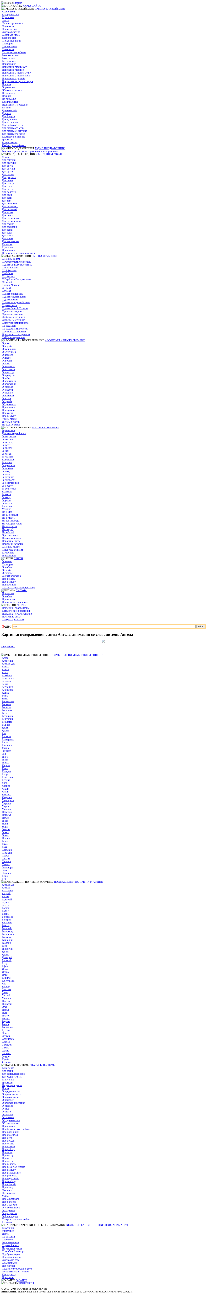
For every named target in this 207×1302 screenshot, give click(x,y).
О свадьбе (7, 386)
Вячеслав (7, 937)
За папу (6, 474)
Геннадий (7, 940)
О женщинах (9, 349)
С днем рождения (11, 575)
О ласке (6, 357)
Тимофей (7, 1044)
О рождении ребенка (13, 1102)
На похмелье (9, 98)
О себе (5, 1108)
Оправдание (9, 87)
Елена (5, 742)
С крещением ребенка (14, 52)
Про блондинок (10, 1132)
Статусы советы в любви (16, 1219)
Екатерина (8, 739)
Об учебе (7, 401)
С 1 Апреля (8, 276)
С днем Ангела (10, 1245)
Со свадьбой (9, 325)
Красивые (7, 1222)
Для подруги (9, 192)
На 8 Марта (8, 517)
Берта (5, 698)
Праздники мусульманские (17, 613)
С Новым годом (11, 546)
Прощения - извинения (14, 602)
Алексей (6, 887)
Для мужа (7, 235)
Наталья (6, 814)
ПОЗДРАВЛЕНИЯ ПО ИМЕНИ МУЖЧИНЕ (79, 881)
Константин (8, 980)
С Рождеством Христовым (16, 261)
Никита (6, 1001)
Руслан (6, 1030)
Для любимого (10, 206)
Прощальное (9, 599)
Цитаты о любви (11, 421)
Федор (5, 1050)
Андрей (6, 893)
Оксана (6, 829)
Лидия (5, 788)
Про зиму (7, 1152)
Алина (5, 666)
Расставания (9, 61)
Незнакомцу (8, 93)
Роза (4, 846)
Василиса (7, 710)
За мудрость (8, 479)
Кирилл (6, 977)
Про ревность (9, 1175)
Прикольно (8, 1277)
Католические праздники (16, 610)
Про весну (7, 1155)
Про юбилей (9, 1184)
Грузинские (8, 430)
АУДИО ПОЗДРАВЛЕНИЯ (50, 148)
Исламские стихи (11, 616)
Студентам (8, 26)
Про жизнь (8, 413)
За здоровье (8, 465)
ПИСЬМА (21, 590)
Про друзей (8, 1140)
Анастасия (8, 678)
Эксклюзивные (10, 1242)
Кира (5, 768)
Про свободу (9, 1181)
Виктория (7, 718)
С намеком (8, 49)
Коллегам (7, 244)
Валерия (6, 704)
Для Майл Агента (12, 1076)
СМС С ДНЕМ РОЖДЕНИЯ (52, 154)
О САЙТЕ (21, 1280)
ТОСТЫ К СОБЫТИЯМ (45, 427)
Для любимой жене (12, 125)
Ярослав (6, 1062)
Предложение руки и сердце (17, 81)
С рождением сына (12, 314)
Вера (4, 713)
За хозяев (7, 503)
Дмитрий (7, 957)
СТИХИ (18, 558)
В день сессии (9, 142)
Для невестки (9, 203)
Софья (5, 855)
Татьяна (6, 861)
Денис (5, 954)
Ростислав (7, 1027)
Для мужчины (9, 119)
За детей (6, 445)
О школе (6, 398)
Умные (6, 1196)
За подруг (7, 485)
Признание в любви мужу (16, 72)
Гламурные (8, 1079)
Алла (5, 672)
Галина (6, 724)
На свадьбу (8, 529)
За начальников (10, 482)
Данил (5, 951)
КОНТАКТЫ (26, 1283)
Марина (6, 803)
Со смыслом (9, 1193)
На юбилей (8, 532)
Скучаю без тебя (11, 32)
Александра (8, 663)
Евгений (6, 960)
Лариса (6, 785)
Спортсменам (9, 29)
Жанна (5, 748)
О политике (8, 369)
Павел (5, 1009)
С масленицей (10, 267)
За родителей (9, 488)
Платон (6, 1015)
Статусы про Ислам (13, 619)
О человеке (8, 395)
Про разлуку (9, 416)
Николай (7, 1004)
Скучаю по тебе (10, 1260)
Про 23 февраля (10, 1198)
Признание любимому (14, 66)
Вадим (5, 913)
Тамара (6, 858)
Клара (5, 774)
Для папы (7, 215)
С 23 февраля (9, 270)
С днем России (10, 299)
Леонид (6, 986)
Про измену (8, 578)
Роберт (6, 1018)
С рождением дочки (13, 311)
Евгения (6, 736)
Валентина (8, 701)
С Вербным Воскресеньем (16, 279)
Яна (4, 878)
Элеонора (7, 867)
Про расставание (11, 1172)
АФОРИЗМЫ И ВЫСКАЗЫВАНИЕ (65, 340)
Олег (4, 1006)
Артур (5, 905)
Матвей (6, 995)
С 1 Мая (6, 288)
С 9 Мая (6, 290)
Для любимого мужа (13, 128)
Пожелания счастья (12, 543)
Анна (5, 684)
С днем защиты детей (14, 296)
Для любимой (9, 209)
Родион (6, 1021)
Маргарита (8, 800)
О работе (7, 378)
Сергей (6, 1036)
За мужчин (8, 459)
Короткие (7, 506)
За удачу (6, 500)
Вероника (7, 716)
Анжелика (7, 689)
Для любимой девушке (14, 130)
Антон (5, 896)
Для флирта (8, 116)
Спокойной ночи (11, 40)
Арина (5, 692)
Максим (6, 989)
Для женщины (10, 122)
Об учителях (9, 404)
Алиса (5, 669)
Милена (6, 809)
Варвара (6, 707)
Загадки (6, 107)
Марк (5, 992)
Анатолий (7, 890)
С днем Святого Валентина (17, 264)
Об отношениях (10, 1123)
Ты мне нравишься (12, 23)
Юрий (5, 1059)
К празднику (9, 1274)
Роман (5, 1024)
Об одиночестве (11, 1120)
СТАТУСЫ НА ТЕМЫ (42, 1065)
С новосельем (9, 46)
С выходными (9, 1262)
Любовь (6, 794)
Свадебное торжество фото (17, 1268)
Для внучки (8, 168)
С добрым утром (11, 34)
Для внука (7, 165)
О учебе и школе (11, 1207)
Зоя (4, 753)
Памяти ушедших (11, 538)
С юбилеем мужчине (13, 320)
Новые (5, 1088)
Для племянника (11, 218)
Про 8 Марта (9, 1201)
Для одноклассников (13, 1073)
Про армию (8, 410)
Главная (17, 2)
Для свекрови (9, 226)
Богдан (6, 908)
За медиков (8, 477)
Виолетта (7, 721)
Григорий (7, 948)
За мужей (7, 453)
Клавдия (6, 771)
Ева (4, 733)
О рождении (9, 384)
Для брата (7, 171)
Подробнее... (8, 646)
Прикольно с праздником (16, 334)
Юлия (5, 876)
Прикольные (9, 64)
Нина (5, 820)
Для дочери (8, 183)
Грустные (7, 139)
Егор (4, 963)
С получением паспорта (15, 322)
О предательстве (11, 1091)
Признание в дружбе (13, 78)
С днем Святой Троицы (15, 308)
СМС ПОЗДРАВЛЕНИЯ (45, 256)
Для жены (7, 238)
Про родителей (10, 1178)
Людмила (7, 797)
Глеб (4, 945)
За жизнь (7, 462)
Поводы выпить (11, 541)
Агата (5, 657)
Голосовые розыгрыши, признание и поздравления (30, 151)
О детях (6, 343)
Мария (5, 806)
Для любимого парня (13, 133)
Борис (5, 910)
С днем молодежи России (16, 302)
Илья (4, 974)
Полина (6, 838)
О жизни (7, 561)
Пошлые (6, 84)
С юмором (7, 43)
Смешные (7, 1190)
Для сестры (8, 174)
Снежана (7, 852)
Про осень (7, 1161)
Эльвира (6, 873)
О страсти (7, 389)
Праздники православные (16, 607)
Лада (4, 782)
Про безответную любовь (16, 1129)
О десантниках (10, 535)
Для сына (7, 186)
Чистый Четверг (11, 285)
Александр (8, 884)
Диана (5, 730)
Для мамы (7, 212)
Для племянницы (11, 221)
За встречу (8, 442)
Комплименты (10, 101)
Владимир (7, 931)
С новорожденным (12, 549)
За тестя (6, 494)
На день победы (11, 520)
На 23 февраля (10, 514)
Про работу (8, 1149)
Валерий (6, 919)
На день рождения (12, 523)
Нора (5, 826)
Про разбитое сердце (13, 1166)
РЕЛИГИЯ (22, 605)
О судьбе (7, 570)
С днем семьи (9, 305)
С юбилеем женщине (13, 317)
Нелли (5, 817)
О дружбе (7, 346)
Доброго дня (9, 37)
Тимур (5, 1047)
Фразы (5, 20)
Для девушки (9, 177)
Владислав (8, 934)
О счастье (7, 392)
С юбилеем (8, 1239)
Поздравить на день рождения (18, 253)
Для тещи (7, 232)
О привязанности (11, 1094)
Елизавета (7, 745)
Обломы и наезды (12, 90)
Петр (4, 1012)
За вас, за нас (9, 436)
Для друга (7, 189)
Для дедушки (9, 162)
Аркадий (7, 899)
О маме (6, 363)
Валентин (7, 916)
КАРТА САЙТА (32, 5)
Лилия (5, 791)
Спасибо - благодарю (13, 1251)
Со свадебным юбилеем (15, 328)
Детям (5, 157)
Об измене (8, 1117)
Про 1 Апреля (9, 1204)
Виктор (6, 925)
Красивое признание (13, 136)
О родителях (9, 381)
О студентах (8, 1210)
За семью (7, 491)
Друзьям (6, 113)
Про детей (7, 1137)
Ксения (6, 780)
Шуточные (8, 17)
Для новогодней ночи (14, 433)
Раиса (5, 841)
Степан (6, 1041)
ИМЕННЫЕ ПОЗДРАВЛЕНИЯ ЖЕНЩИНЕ (78, 655)
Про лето (7, 1158)
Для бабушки (9, 160)
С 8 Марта (7, 273)
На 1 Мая (7, 511)
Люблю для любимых (14, 145)
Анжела (6, 681)
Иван (5, 969)
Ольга (5, 835)
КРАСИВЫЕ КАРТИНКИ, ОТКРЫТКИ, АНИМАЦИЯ (97, 1225)
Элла (4, 870)
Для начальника (10, 241)
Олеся (5, 832)
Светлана (7, 849)
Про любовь (8, 1146)
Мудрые (6, 509)
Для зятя (6, 200)
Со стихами (8, 1236)
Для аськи (7, 1070)
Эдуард (6, 1056)
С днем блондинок (12, 293)
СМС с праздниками (13, 337)
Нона (5, 823)
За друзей (7, 447)
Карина (6, 765)
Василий (7, 922)
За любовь (7, 468)
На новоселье (9, 526)
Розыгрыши (8, 58)
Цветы (5, 1233)
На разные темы (11, 424)
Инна (5, 759)
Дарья (5, 727)
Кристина (7, 777)
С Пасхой (7, 282)
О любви (7, 360)
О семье (6, 1111)
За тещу (6, 497)
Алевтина (7, 660)
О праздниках (9, 1213)
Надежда (7, 812)
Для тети (7, 197)
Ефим (5, 966)
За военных (8, 439)
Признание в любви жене (16, 75)
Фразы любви (9, 418)
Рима (5, 844)
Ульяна (6, 864)
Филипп (6, 1053)
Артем (5, 902)
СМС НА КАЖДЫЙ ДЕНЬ (50, 8)
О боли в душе (10, 1216)
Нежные (6, 96)
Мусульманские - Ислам (15, 1271)
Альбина (7, 675)
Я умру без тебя (10, 14)
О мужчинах (9, 352)
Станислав (8, 1038)
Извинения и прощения (15, 104)
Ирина (5, 762)
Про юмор (7, 1187)
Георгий (6, 942)
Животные (8, 1230)
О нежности (8, 366)
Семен (5, 1033)
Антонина (7, 687)
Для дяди (7, 194)
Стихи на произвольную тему (18, 587)
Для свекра (8, 224)
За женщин (8, 456)
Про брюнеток (10, 1134)
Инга (5, 756)
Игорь (5, 972)
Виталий (7, 928)
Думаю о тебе (9, 110)
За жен (5, 450)
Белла (5, 695)
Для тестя (7, 229)
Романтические (10, 55)
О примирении (10, 1097)
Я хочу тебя (8, 11)
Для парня (7, 180)
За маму (6, 471)
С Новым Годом (11, 258)
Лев (4, 983)
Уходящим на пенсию (14, 331)
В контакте (8, 1068)
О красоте (7, 354)
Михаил (6, 998)
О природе (8, 372)
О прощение (9, 375)
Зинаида (6, 750)
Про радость (9, 1164)
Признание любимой (13, 69)
